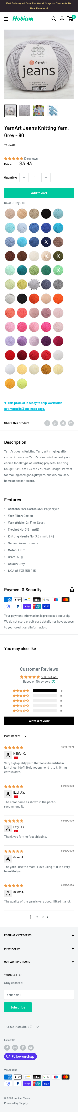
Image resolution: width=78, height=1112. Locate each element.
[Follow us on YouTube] (31, 1048)
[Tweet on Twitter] (63, 423)
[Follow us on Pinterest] (23, 1048)
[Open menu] (6, 19)
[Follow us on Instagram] (15, 1048)
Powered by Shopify (16, 1103)
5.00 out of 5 (49, 677)
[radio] (10, 213)
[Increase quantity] (46, 177)
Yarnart (10, 145)
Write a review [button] (39, 721)
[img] (13, 747)
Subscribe (17, 1007)
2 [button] (37, 917)
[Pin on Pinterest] (55, 423)
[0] (70, 18)
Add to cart (39, 193)
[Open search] (54, 18)
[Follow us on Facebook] (7, 1048)
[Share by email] (71, 423)
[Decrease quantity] (24, 177)
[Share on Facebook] (47, 423)
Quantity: (10, 177)
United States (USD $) (19, 1026)
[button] (14, 158)
